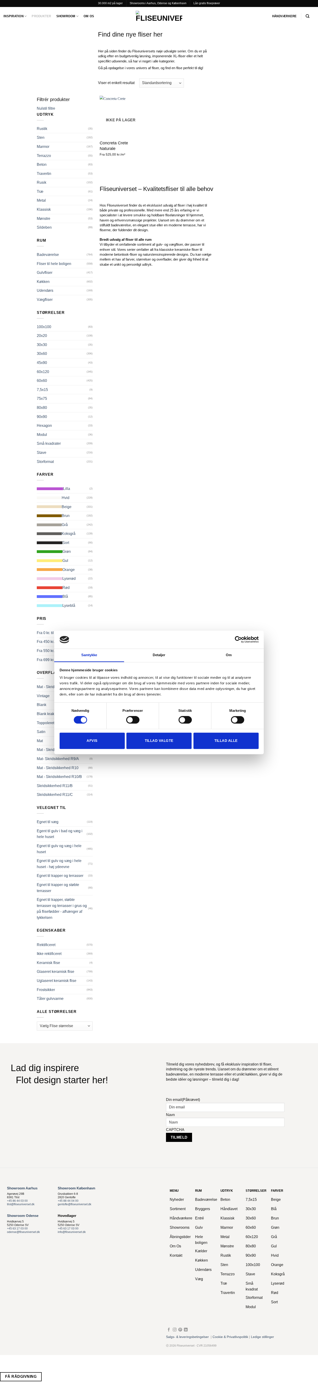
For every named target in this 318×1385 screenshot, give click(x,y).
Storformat (45, 462)
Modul (42, 435)
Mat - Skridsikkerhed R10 (57, 768)
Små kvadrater (49, 443)
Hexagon (44, 426)
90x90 (42, 417)
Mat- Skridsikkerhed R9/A (58, 759)
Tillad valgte (159, 741)
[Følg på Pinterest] (180, 1330)
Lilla (66, 489)
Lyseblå (68, 606)
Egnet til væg (47, 822)
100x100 (44, 327)
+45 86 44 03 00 (17, 1200)
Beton (42, 164)
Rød (66, 588)
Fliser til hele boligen (54, 264)
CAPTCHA (175, 1130)
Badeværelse (48, 255)
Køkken (43, 282)
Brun (66, 516)
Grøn (66, 551)
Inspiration (13, 16)
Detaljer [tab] (159, 655)
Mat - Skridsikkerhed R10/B (59, 777)
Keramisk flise (48, 963)
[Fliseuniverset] (159, 16)
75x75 (42, 399)
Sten (40, 137)
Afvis (92, 741)
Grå (65, 525)
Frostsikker (46, 990)
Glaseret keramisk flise (55, 972)
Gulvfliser (44, 273)
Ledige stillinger (262, 1337)
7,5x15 (42, 390)
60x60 (42, 381)
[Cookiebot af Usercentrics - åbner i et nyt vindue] (238, 639)
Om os (89, 16)
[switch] (132, 720)
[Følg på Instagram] (174, 1330)
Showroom (65, 16)
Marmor (43, 147)
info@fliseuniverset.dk (72, 1232)
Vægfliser (45, 300)
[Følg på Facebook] (169, 1330)
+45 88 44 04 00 (68, 1200)
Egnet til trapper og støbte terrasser (58, 888)
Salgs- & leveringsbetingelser (187, 1337)
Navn (170, 1115)
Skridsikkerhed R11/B (55, 786)
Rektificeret (46, 945)
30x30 (42, 345)
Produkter (41, 16)
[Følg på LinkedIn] (186, 1330)
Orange (68, 570)
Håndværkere (284, 16)
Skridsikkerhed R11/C (55, 795)
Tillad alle (226, 741)
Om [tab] (229, 655)
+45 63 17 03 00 (17, 1228)
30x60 (42, 354)
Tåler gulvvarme (50, 999)
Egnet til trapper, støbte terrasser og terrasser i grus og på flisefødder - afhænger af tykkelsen (62, 909)
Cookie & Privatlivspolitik (230, 1337)
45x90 (42, 363)
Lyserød (69, 578)
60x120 (43, 372)
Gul (65, 561)
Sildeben (44, 227)
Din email (183, 1100)
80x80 (42, 408)
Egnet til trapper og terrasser (60, 876)
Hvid (65, 498)
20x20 (42, 336)
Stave (41, 453)
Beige (66, 507)
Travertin (44, 174)
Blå (65, 596)
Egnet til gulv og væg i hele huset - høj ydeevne (59, 864)
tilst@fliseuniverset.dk (20, 1204)
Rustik (42, 129)
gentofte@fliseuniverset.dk (74, 1204)
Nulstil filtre (46, 108)
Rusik (41, 182)
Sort (65, 543)
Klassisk (44, 209)
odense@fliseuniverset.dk (23, 1232)
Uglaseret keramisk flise (56, 981)
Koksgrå (68, 534)
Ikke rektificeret (49, 954)
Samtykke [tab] (89, 655)
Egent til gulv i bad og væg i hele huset (59, 834)
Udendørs (45, 290)
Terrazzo (44, 156)
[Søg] (307, 16)
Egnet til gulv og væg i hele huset (59, 849)
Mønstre (43, 219)
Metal (41, 200)
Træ (40, 191)
